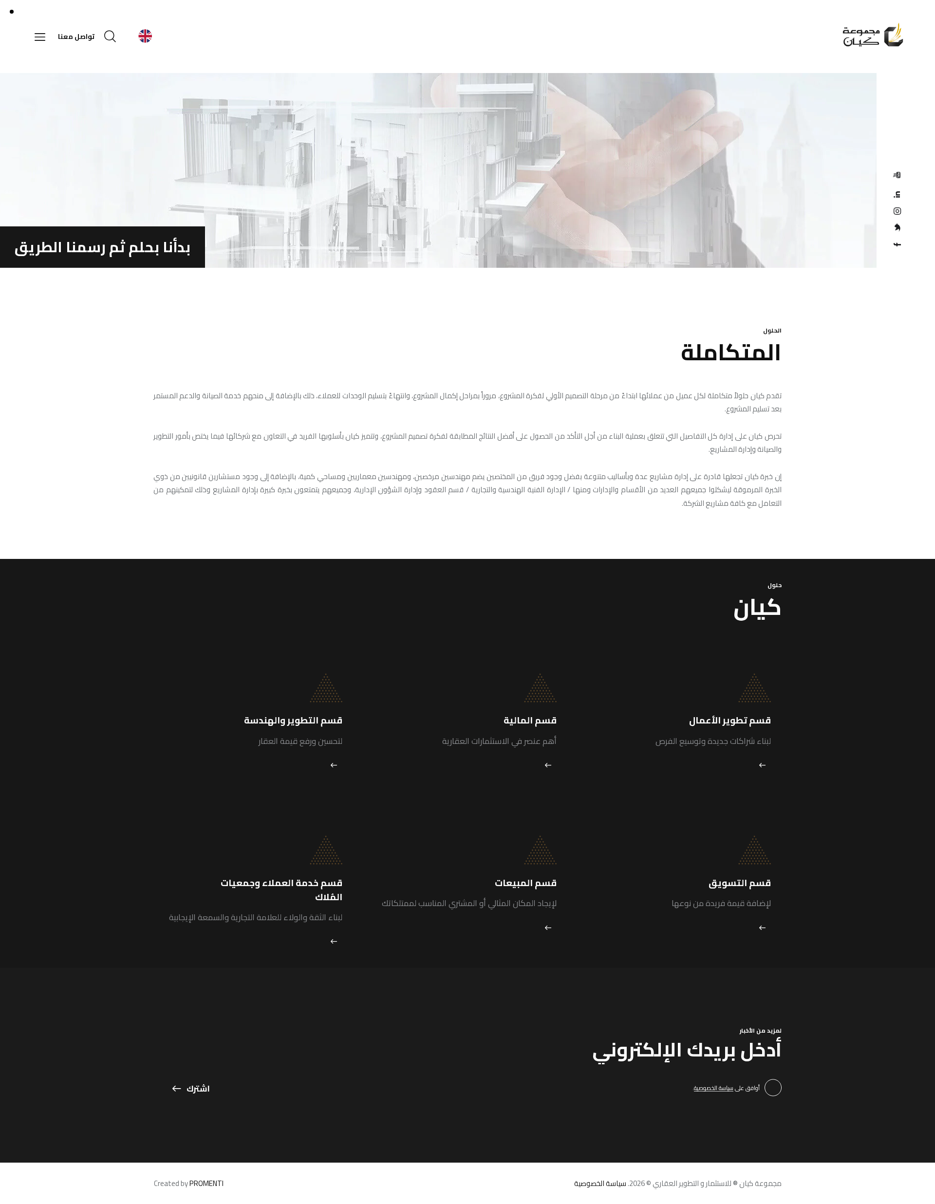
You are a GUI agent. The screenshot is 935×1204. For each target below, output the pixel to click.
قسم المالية (530, 720)
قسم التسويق (740, 883)
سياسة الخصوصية (713, 1088)
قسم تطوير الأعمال (730, 720)
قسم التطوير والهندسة (293, 720)
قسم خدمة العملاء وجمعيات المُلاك (281, 890)
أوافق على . (726, 1088)
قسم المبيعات (526, 883)
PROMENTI (206, 1183)
